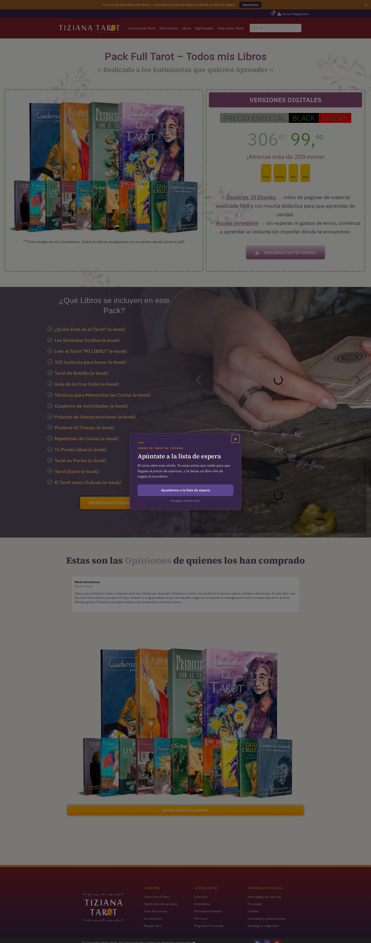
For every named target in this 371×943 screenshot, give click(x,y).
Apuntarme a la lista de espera (185, 490)
